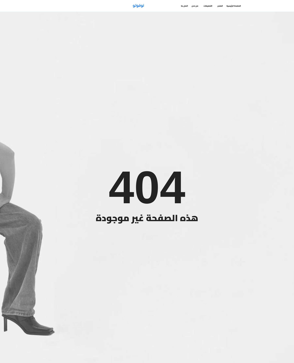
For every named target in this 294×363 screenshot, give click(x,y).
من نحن (195, 6)
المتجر (220, 6)
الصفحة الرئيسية (233, 6)
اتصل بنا (184, 6)
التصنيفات (208, 6)
